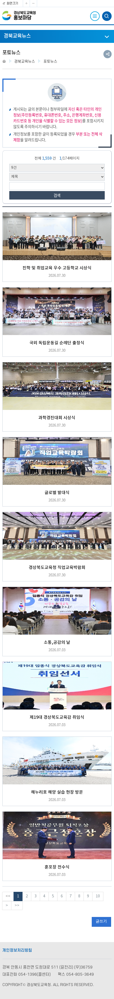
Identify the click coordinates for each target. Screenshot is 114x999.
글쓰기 (101, 921)
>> (17, 905)
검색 (57, 195)
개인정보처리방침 (17, 950)
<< (8, 896)
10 (98, 896)
